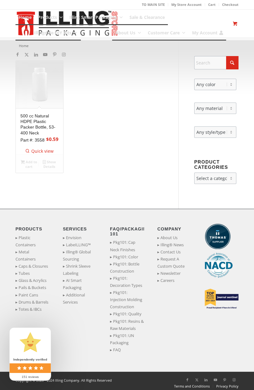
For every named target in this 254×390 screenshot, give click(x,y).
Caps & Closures (33, 266)
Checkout (230, 4)
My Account (204, 33)
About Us (125, 33)
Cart (212, 4)
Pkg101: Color (125, 257)
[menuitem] (153, 4)
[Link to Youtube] (45, 54)
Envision (73, 237)
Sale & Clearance (147, 17)
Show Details (49, 164)
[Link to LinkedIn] (36, 54)
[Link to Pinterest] (54, 54)
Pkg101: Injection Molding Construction (126, 299)
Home (25, 17)
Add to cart (31, 164)
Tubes (24, 273)
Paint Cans (28, 295)
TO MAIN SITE (153, 4)
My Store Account (186, 4)
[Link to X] (26, 54)
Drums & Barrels (33, 302)
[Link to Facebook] (17, 54)
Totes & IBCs (30, 309)
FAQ (117, 350)
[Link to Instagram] (63, 54)
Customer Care (164, 33)
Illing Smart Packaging (93, 17)
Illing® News (172, 245)
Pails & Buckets (32, 287)
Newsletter (170, 273)
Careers (167, 280)
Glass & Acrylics (32, 280)
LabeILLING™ (78, 245)
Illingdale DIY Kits (53, 33)
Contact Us (170, 252)
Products (47, 17)
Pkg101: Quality (127, 314)
